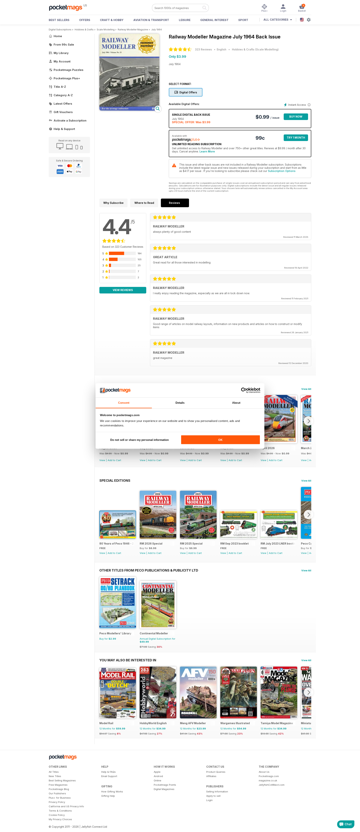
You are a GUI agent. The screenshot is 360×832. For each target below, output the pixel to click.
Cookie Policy (57, 814)
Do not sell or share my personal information (139, 439)
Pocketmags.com (269, 776)
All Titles (54, 771)
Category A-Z (63, 95)
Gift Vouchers (63, 112)
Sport (243, 20)
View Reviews (123, 290)
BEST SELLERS (59, 20)
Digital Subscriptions (60, 29)
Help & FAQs (108, 771)
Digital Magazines (164, 789)
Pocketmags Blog (59, 789)
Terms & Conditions (60, 810)
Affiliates (211, 776)
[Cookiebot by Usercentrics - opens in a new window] (243, 390)
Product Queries (215, 771)
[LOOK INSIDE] (129, 109)
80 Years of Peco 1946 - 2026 (116, 543)
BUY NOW (295, 116)
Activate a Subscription (70, 120)
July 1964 (156, 29)
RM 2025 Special (191, 543)
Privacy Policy (57, 801)
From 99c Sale (64, 44)
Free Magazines (58, 784)
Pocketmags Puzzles (68, 70)
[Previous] (102, 514)
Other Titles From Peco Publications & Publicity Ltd (148, 570)
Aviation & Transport (151, 20)
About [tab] (236, 402)
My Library (61, 53)
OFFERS (84, 20)
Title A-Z (60, 87)
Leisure (184, 20)
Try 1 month (296, 137)
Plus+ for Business (60, 797)
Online (157, 780)
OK (220, 439)
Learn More (207, 151)
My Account (62, 61)
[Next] (308, 421)
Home (58, 36)
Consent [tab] (123, 402)
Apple (157, 771)
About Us (264, 771)
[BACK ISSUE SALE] (279, 442)
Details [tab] (180, 402)
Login (209, 800)
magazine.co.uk (268, 780)
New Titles (55, 776)
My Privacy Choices (60, 819)
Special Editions (114, 480)
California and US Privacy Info (66, 806)
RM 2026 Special (151, 543)
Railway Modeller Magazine (133, 29)
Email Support (109, 776)
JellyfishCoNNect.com (271, 784)
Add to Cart (114, 460)
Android (158, 776)
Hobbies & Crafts (84, 29)
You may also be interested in (127, 660)
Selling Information (217, 791)
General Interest (214, 20)
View (102, 460)
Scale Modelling (106, 29)
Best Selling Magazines (62, 780)
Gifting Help (108, 795)
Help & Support (64, 129)
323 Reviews (203, 49)
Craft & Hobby (112, 20)
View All (306, 388)
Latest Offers (63, 103)
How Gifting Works (112, 791)
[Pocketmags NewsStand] (67, 7)
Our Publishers (57, 793)
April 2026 (268, 448)
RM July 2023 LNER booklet (278, 543)
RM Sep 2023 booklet (234, 543)
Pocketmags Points (165, 784)
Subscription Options (282, 171)
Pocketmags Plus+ (67, 78)
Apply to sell (213, 795)
